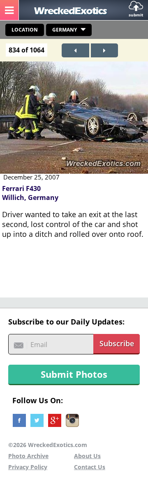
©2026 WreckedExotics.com (47, 445)
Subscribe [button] (116, 343)
